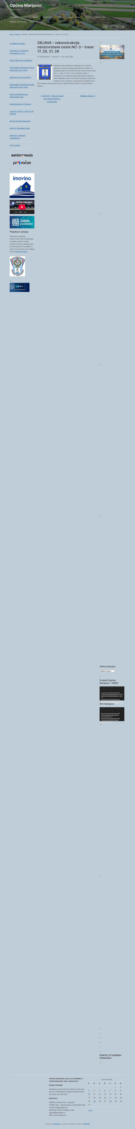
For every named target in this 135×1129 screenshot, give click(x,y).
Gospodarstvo (48, 17)
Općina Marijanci (25, 5)
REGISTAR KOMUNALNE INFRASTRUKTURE (19, 95)
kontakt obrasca (21, 252)
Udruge (61, 17)
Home (11, 34)
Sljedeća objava (87, 96)
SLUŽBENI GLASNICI (17, 44)
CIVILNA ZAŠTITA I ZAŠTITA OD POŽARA (22, 112)
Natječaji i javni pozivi (18, 22)
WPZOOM (86, 1124)
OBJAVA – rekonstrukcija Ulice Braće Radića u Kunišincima (52, 99)
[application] (22, 207)
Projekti (88, 17)
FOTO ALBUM (15, 145)
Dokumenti (34, 22)
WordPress (56, 1124)
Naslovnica (14, 17)
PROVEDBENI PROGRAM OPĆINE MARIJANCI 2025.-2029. (22, 86)
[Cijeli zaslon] (32, 212)
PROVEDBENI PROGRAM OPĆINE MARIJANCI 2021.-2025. (22, 69)
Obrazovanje (100, 17)
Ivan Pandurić (45, 57)
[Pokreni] (12, 212)
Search (122, 27)
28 (110, 1101)
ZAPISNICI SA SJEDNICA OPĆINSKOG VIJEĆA (19, 52)
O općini (24, 17)
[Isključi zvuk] (29, 212)
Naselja (35, 17)
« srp (90, 1110)
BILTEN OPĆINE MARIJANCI (20, 121)
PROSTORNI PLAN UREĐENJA (21, 60)
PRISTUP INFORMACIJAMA (20, 128)
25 (95, 1101)
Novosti (17, 34)
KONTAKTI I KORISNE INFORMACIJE (17, 137)
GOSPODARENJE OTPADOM (20, 104)
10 (89, 1094)
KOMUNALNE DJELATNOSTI (20, 77)
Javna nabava (74, 17)
